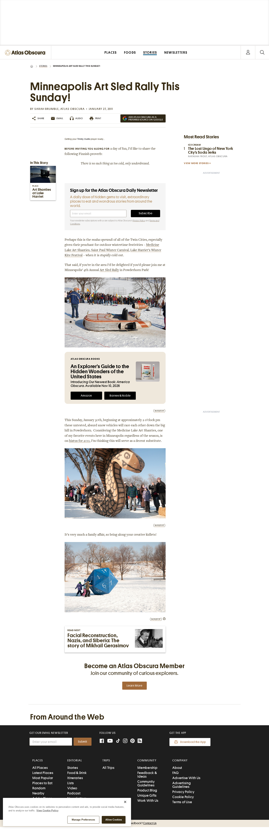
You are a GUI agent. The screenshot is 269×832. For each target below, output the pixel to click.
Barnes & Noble (120, 395)
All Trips (108, 767)
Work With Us (147, 800)
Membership (147, 767)
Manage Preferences (83, 819)
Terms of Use (182, 802)
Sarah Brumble (46, 108)
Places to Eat (42, 783)
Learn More (134, 685)
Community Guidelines (146, 783)
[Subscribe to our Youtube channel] (110, 741)
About (177, 767)
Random (39, 788)
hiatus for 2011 (79, 441)
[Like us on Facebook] (102, 741)
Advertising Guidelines (181, 784)
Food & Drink (77, 773)
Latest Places (42, 773)
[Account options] (248, 52)
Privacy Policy (139, 221)
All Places (40, 767)
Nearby (38, 793)
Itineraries (75, 778)
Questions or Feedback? (134, 823)
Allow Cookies (113, 819)
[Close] (125, 802)
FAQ (175, 773)
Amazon (86, 395)
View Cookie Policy (47, 810)
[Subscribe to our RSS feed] (140, 741)
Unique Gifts (147, 795)
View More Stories (196, 163)
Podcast (73, 793)
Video (72, 788)
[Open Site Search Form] (262, 52)
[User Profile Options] (248, 52)
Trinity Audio (83, 139)
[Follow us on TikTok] (118, 741)
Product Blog (147, 790)
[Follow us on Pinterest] (132, 741)
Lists (70, 783)
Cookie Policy (183, 797)
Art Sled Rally (109, 270)
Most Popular (42, 778)
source (159, 410)
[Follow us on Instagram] (125, 741)
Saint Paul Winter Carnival (110, 250)
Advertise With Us (186, 778)
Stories (43, 66)
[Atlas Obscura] (26, 53)
